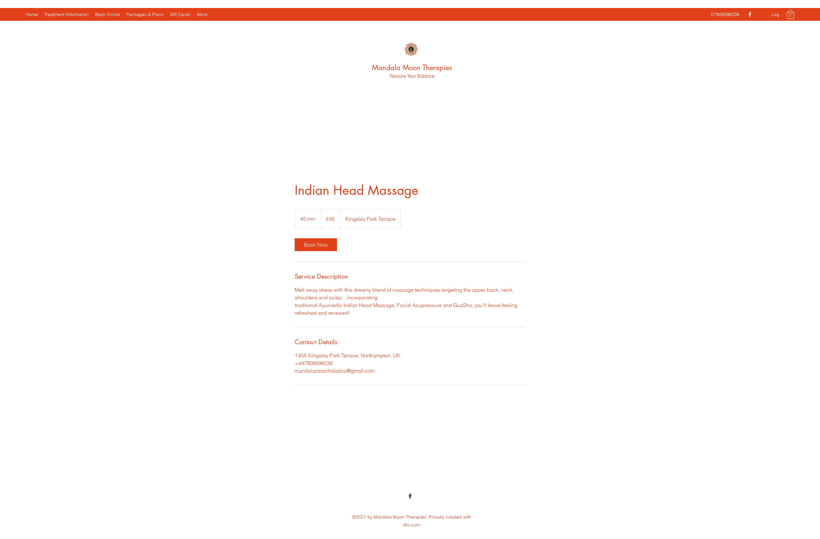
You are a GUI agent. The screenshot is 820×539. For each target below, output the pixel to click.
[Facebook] (750, 14)
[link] (316, 244)
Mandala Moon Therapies (412, 67)
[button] (790, 14)
